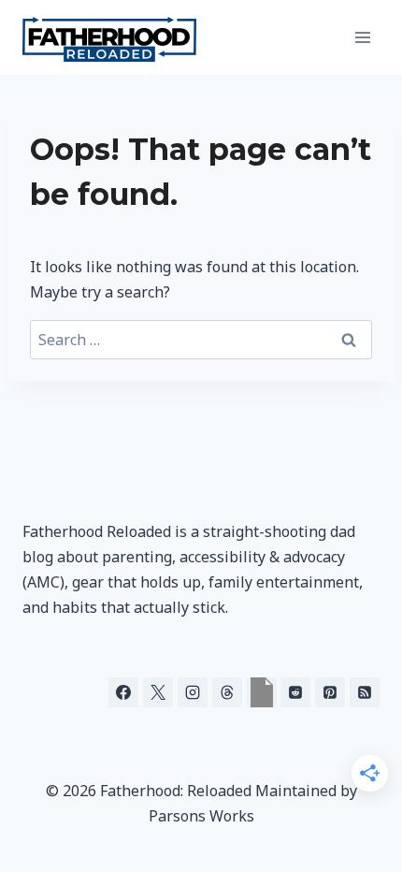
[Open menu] (362, 36)
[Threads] (227, 692)
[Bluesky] (262, 692)
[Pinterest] (330, 692)
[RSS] (365, 692)
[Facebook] (123, 692)
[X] (158, 692)
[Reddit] (295, 692)
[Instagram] (193, 692)
